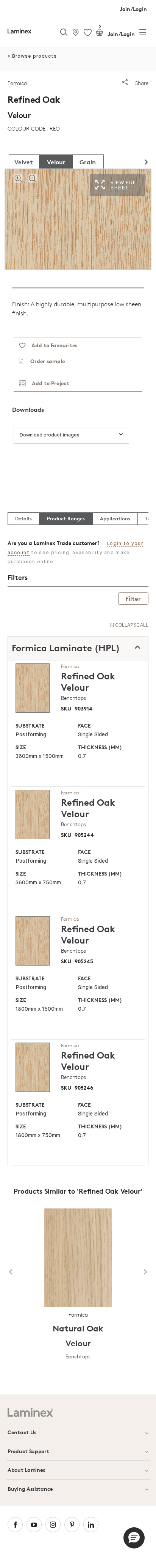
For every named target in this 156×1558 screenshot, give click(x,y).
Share (141, 83)
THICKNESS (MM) (100, 747)
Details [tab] (23, 518)
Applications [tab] (115, 518)
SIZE (21, 747)
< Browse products (32, 56)
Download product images (50, 435)
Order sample (44, 361)
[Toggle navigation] (143, 33)
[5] (99, 33)
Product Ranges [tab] (66, 518)
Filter (133, 598)
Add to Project (47, 383)
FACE (84, 725)
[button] (134, 1538)
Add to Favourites (51, 345)
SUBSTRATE (30, 725)
